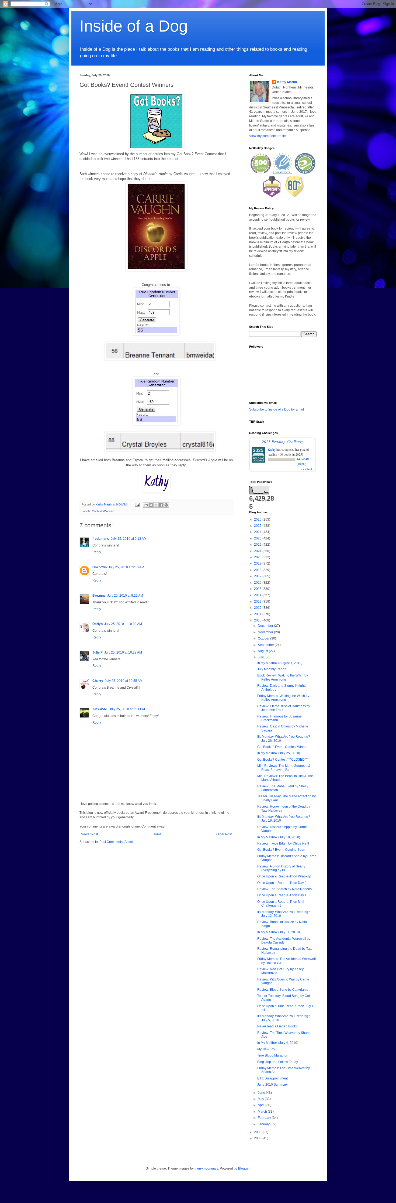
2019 (258, 563)
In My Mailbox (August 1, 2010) (280, 663)
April (261, 1105)
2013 (258, 601)
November (266, 632)
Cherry (97, 681)
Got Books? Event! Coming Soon (281, 850)
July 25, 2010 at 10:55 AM (124, 681)
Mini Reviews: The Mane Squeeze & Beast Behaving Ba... (283, 767)
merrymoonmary (206, 1168)
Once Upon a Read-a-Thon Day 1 (282, 895)
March (263, 1111)
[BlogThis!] (151, 505)
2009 (258, 1132)
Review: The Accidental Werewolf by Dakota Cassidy (283, 940)
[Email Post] (136, 504)
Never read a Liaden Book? (277, 1026)
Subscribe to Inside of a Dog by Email (276, 409)
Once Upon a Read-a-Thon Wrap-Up (284, 876)
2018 (258, 570)
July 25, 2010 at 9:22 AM (125, 595)
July (261, 657)
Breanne (99, 595)
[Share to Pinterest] (166, 505)
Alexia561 (100, 709)
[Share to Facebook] (161, 505)
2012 (258, 608)
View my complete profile (267, 136)
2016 (258, 583)
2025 (258, 526)
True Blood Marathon (272, 1055)
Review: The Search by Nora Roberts (284, 889)
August (263, 651)
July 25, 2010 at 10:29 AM (123, 652)
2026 (258, 519)
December (266, 626)
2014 (258, 595)
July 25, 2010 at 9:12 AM (129, 539)
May (261, 1099)
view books (307, 469)
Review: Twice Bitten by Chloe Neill (283, 843)
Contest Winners (103, 511)
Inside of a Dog (133, 26)
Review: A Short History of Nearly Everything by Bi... (281, 868)
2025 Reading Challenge (283, 441)
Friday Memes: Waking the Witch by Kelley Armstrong (283, 698)
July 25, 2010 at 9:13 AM (126, 567)
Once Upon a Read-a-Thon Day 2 (282, 883)
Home (157, 834)
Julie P (97, 652)
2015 (258, 589)
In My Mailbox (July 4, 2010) (277, 1043)
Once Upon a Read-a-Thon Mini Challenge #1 (280, 903)
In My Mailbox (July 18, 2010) (278, 837)
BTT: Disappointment (272, 1078)
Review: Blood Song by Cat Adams (282, 990)
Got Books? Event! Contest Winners (283, 747)
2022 (258, 544)
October (264, 638)
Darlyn (97, 624)
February (265, 1118)
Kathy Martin (287, 82)
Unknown (99, 567)
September (266, 645)
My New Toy (266, 1049)
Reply (96, 552)
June (262, 1093)
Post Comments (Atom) (116, 842)
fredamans (100, 539)
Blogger (243, 1168)
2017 (258, 576)
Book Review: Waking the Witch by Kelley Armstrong (282, 677)
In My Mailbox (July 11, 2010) (278, 932)
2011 (258, 614)
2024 (258, 532)
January (264, 1124)
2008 (258, 1138)
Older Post (224, 834)
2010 (258, 620)
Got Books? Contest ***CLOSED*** (283, 759)
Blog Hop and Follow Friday (277, 1062)
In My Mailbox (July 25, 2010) (278, 753)
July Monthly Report (271, 669)
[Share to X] (156, 505)
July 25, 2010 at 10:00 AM (123, 624)
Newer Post (89, 834)
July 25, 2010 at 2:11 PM (127, 709)
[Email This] (145, 505)
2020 (258, 557)
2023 (258, 538)
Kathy (272, 449)
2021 (258, 551)
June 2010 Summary (272, 1084)
